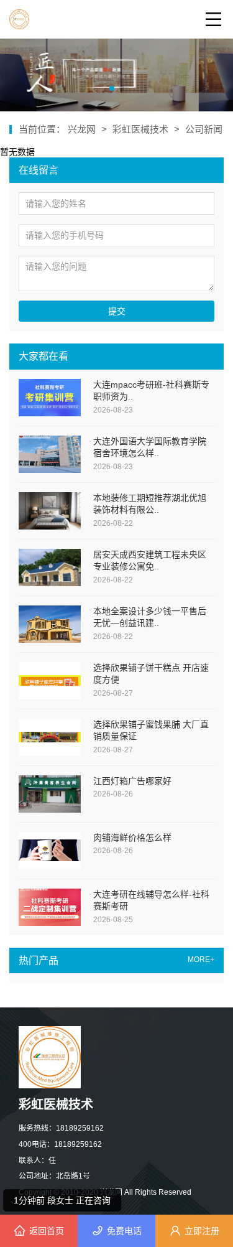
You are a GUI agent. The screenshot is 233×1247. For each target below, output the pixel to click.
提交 (117, 311)
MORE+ (201, 960)
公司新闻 (203, 129)
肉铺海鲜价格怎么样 (132, 838)
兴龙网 (83, 129)
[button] (111, 88)
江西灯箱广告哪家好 (132, 781)
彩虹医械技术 (140, 129)
